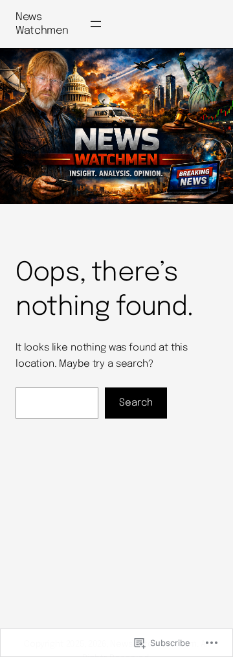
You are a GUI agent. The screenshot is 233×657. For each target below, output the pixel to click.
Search (136, 403)
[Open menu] (96, 24)
